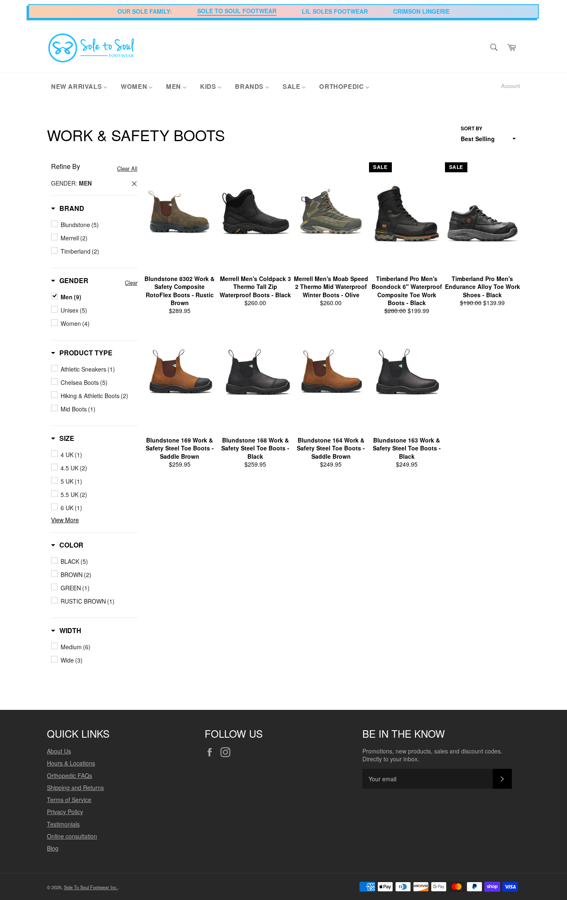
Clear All (127, 168)
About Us (59, 751)
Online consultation (72, 836)
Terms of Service (69, 799)
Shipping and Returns (75, 787)
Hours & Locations (71, 763)
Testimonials (63, 824)
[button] (67, 208)
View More (65, 520)
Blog (53, 848)
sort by (471, 128)
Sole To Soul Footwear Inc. (91, 887)
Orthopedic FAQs (69, 775)
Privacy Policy (65, 811)
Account (510, 86)
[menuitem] (79, 86)
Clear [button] (131, 282)
